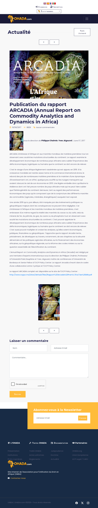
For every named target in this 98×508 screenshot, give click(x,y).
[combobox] (49, 11)
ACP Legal (76, 459)
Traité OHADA (35, 451)
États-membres (15, 459)
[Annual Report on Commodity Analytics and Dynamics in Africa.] (16, 140)
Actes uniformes (36, 455)
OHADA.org (77, 451)
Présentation (13, 451)
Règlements (34, 459)
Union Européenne (80, 455)
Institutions (13, 455)
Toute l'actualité (82, 32)
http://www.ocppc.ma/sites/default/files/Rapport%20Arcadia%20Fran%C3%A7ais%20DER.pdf (51, 274)
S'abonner (82, 418)
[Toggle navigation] (87, 18)
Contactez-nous (18, 478)
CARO (85, 459)
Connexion (42, 7)
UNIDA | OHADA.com (16, 502)
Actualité (55, 459)
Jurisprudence (57, 451)
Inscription (58, 7)
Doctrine (54, 455)
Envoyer (17, 394)
